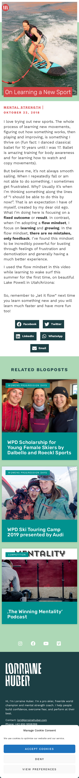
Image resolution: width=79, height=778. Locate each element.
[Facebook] (33, 643)
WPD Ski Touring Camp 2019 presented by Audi (35, 532)
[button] (27, 324)
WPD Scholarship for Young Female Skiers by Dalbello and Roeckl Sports (39, 447)
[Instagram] (20, 643)
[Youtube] (46, 643)
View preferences (39, 769)
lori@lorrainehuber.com (32, 720)
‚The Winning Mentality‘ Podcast (35, 614)
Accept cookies (39, 749)
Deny (39, 759)
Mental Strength (22, 107)
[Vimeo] (58, 643)
